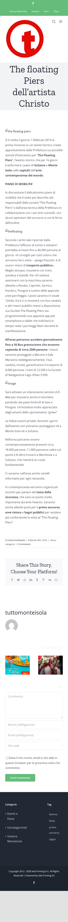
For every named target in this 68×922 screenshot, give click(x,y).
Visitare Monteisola (13, 838)
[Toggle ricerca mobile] (54, 21)
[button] (7, 665)
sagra (52, 839)
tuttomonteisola (16, 540)
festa (52, 820)
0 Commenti (24, 544)
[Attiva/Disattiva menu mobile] (61, 21)
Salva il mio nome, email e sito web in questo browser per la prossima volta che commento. (32, 763)
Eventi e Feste (12, 816)
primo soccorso (54, 830)
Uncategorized (13, 827)
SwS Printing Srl (46, 875)
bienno (53, 814)
